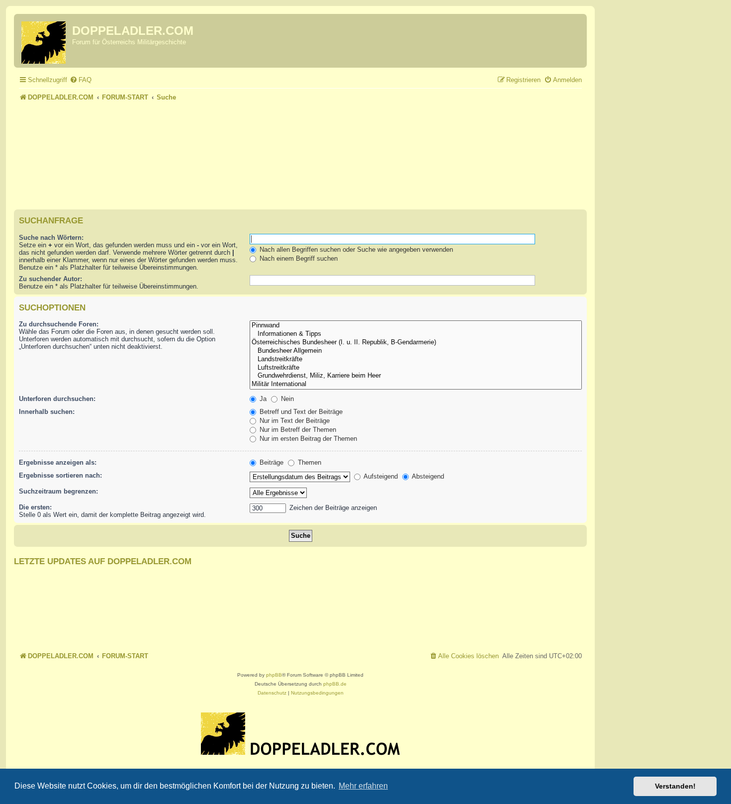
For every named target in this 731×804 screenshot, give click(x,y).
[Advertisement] (300, 131)
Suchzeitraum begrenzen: (58, 491)
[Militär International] (416, 384)
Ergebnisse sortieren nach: (60, 475)
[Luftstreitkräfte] (416, 368)
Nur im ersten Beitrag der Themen (307, 438)
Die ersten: (35, 507)
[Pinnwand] (416, 325)
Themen (308, 462)
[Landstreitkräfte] (416, 359)
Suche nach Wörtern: (51, 237)
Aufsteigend (380, 476)
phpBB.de (335, 684)
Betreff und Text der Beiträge (300, 411)
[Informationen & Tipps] (416, 334)
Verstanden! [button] (675, 786)
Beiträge (270, 462)
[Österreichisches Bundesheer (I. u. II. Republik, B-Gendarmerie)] (416, 342)
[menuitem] (80, 80)
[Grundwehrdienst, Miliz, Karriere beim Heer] (416, 376)
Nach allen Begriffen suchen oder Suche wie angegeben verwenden (355, 249)
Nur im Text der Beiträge (294, 420)
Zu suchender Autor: (50, 279)
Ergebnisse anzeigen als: (57, 462)
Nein (286, 398)
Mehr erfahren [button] (363, 786)
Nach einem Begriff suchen (298, 258)
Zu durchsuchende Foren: (58, 324)
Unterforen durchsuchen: (57, 398)
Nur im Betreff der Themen (297, 429)
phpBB (274, 675)
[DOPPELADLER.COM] (44, 40)
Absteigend (427, 476)
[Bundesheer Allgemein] (416, 351)
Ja (262, 398)
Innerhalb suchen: (47, 411)
